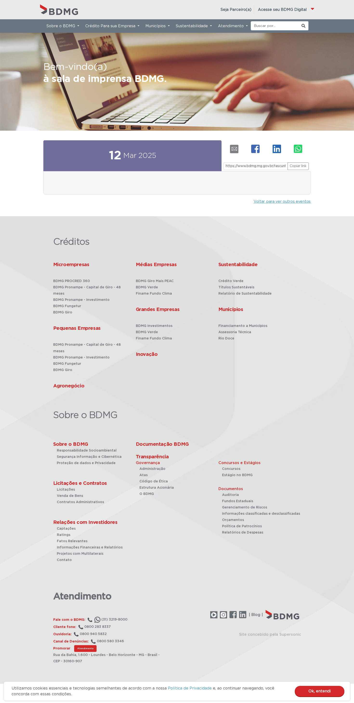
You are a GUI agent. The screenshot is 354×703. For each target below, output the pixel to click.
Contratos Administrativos (80, 502)
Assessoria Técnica (234, 332)
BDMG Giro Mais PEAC (155, 281)
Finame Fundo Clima (154, 293)
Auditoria (230, 495)
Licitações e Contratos (80, 483)
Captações (66, 528)
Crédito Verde (230, 281)
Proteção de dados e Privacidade (86, 463)
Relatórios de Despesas (242, 532)
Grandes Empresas (158, 309)
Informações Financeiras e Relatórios (90, 547)
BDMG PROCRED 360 (71, 281)
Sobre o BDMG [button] (61, 26)
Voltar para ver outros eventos (282, 201)
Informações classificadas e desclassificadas (261, 513)
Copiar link (298, 166)
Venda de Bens (70, 496)
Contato (64, 560)
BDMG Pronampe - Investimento (81, 300)
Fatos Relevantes (72, 541)
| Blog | (256, 615)
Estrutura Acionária (156, 487)
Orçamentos (233, 520)
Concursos (231, 469)
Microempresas (71, 264)
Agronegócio (69, 386)
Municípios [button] (156, 26)
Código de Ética (153, 481)
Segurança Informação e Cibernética (89, 457)
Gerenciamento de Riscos (244, 507)
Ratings (63, 535)
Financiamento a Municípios (242, 326)
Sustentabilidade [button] (192, 26)
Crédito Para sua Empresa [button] (111, 26)
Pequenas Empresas (77, 328)
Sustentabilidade (238, 264)
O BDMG (146, 494)
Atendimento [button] (231, 26)
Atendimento (85, 648)
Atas (143, 475)
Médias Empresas (156, 264)
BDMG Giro (62, 312)
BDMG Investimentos (154, 326)
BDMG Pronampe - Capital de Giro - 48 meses (87, 290)
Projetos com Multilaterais (80, 553)
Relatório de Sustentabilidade (245, 293)
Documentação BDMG (162, 444)
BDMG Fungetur (67, 306)
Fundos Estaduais (237, 501)
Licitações (66, 489)
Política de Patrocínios (242, 526)
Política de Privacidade (190, 688)
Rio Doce (226, 338)
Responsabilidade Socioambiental (87, 450)
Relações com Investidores (85, 522)
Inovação (147, 354)
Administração (152, 469)
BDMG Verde (147, 287)
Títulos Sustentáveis (236, 287)
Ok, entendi (319, 691)
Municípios (230, 309)
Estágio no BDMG (237, 475)
